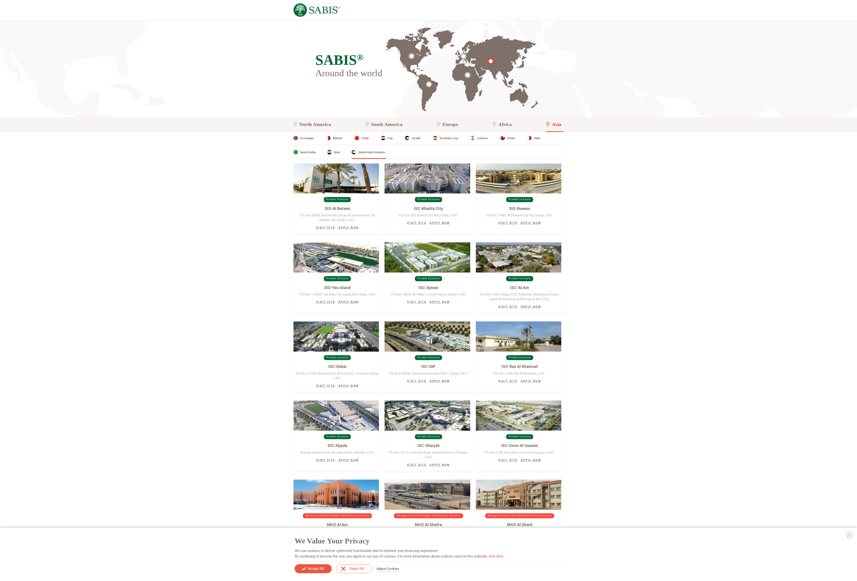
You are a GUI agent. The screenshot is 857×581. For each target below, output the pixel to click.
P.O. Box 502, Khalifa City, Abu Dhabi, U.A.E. (428, 215)
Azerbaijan (307, 138)
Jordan (416, 138)
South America (386, 124)
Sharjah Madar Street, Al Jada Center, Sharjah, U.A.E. (337, 452)
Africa (505, 124)
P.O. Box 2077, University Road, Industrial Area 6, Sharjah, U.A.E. (428, 455)
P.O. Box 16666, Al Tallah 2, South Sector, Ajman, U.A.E (428, 294)
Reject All (356, 568)
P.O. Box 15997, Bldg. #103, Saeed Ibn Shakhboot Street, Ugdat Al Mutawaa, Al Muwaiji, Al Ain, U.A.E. (519, 297)
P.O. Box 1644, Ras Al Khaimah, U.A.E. (519, 373)
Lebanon (482, 138)
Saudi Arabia (308, 152)
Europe (450, 124)
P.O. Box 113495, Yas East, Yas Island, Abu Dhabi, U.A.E (337, 294)
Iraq (389, 138)
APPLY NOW (348, 227)
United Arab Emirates (371, 152)
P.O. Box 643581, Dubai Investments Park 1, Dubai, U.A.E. (428, 373)
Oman (511, 138)
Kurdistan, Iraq (449, 138)
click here (495, 556)
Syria (337, 152)
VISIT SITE (325, 227)
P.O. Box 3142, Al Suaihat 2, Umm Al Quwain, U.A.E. (519, 452)
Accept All (316, 568)
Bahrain (337, 138)
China (364, 138)
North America (315, 124)
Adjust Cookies (387, 569)
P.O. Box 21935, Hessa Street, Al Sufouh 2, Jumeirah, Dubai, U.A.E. (337, 376)
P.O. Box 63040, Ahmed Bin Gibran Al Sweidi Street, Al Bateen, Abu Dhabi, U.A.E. (337, 218)
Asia (556, 124)
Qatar (537, 138)
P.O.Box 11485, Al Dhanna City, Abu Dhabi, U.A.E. (519, 215)
